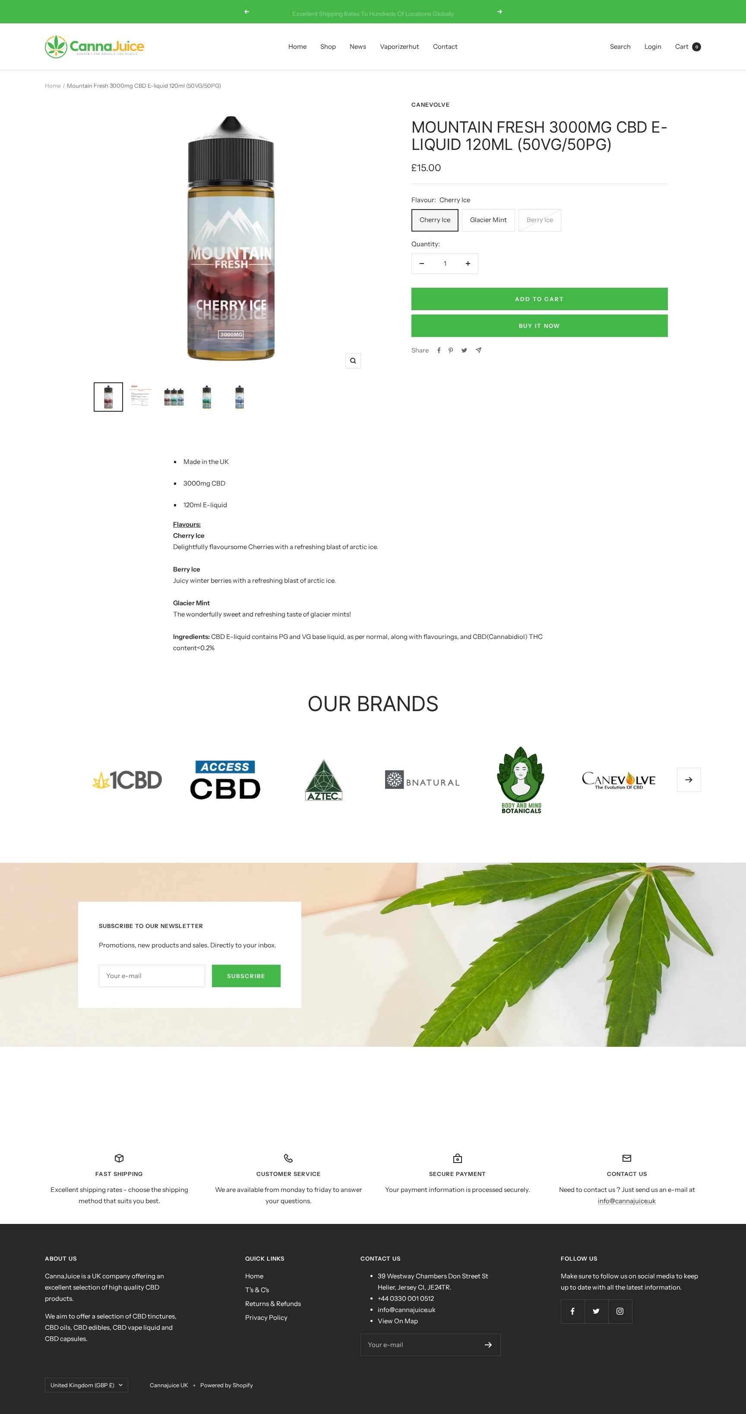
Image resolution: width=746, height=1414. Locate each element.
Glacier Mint (488, 220)
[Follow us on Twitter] (596, 1311)
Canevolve (430, 104)
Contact (445, 46)
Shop (328, 46)
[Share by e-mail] (478, 350)
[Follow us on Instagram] (620, 1311)
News (358, 46)
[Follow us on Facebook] (573, 1311)
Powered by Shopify (226, 1385)
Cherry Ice (435, 220)
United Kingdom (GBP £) (82, 1385)
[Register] (488, 1345)
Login (653, 46)
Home (297, 46)
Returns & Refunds (273, 1304)
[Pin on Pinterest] (451, 350)
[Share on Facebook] (439, 350)
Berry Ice (540, 220)
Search (620, 46)
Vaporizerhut (399, 46)
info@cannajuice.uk (627, 1201)
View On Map (398, 1321)
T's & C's (257, 1290)
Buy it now (539, 325)
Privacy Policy (266, 1317)
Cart (686, 46)
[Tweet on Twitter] (464, 350)
